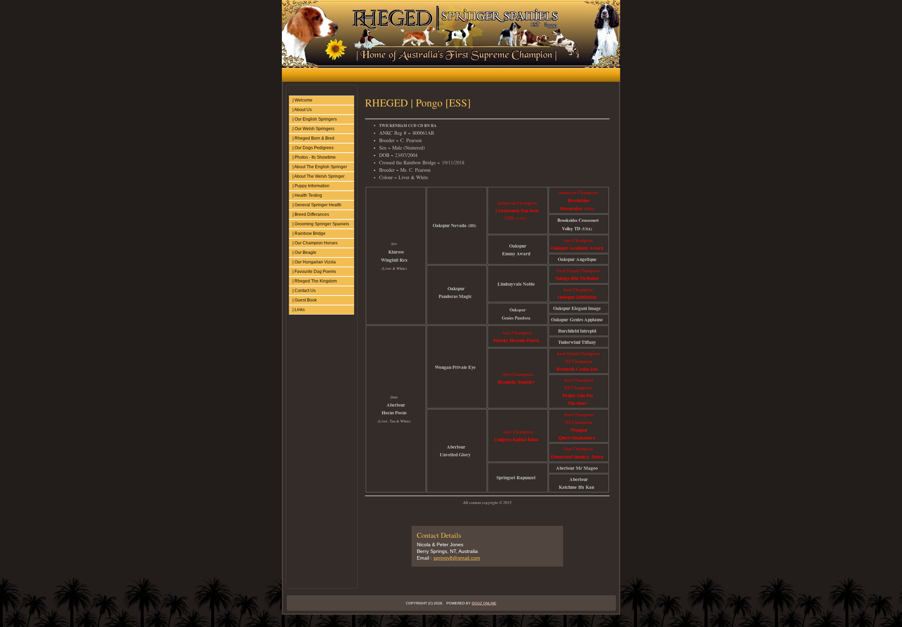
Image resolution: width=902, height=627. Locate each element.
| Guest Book (304, 300)
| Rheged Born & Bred (313, 138)
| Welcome (302, 100)
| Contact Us (304, 290)
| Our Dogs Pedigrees (313, 147)
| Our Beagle (304, 252)
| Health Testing (307, 195)
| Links (298, 309)
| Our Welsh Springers (313, 128)
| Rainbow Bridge (309, 233)
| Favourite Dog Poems (314, 271)
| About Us (302, 109)
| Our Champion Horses (315, 243)
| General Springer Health (316, 204)
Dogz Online (484, 603)
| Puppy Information (310, 185)
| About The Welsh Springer (318, 176)
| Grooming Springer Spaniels (320, 223)
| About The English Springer (319, 166)
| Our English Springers (314, 119)
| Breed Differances (310, 214)
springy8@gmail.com (456, 558)
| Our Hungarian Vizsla (314, 262)
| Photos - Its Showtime (314, 157)
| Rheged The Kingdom (314, 281)
